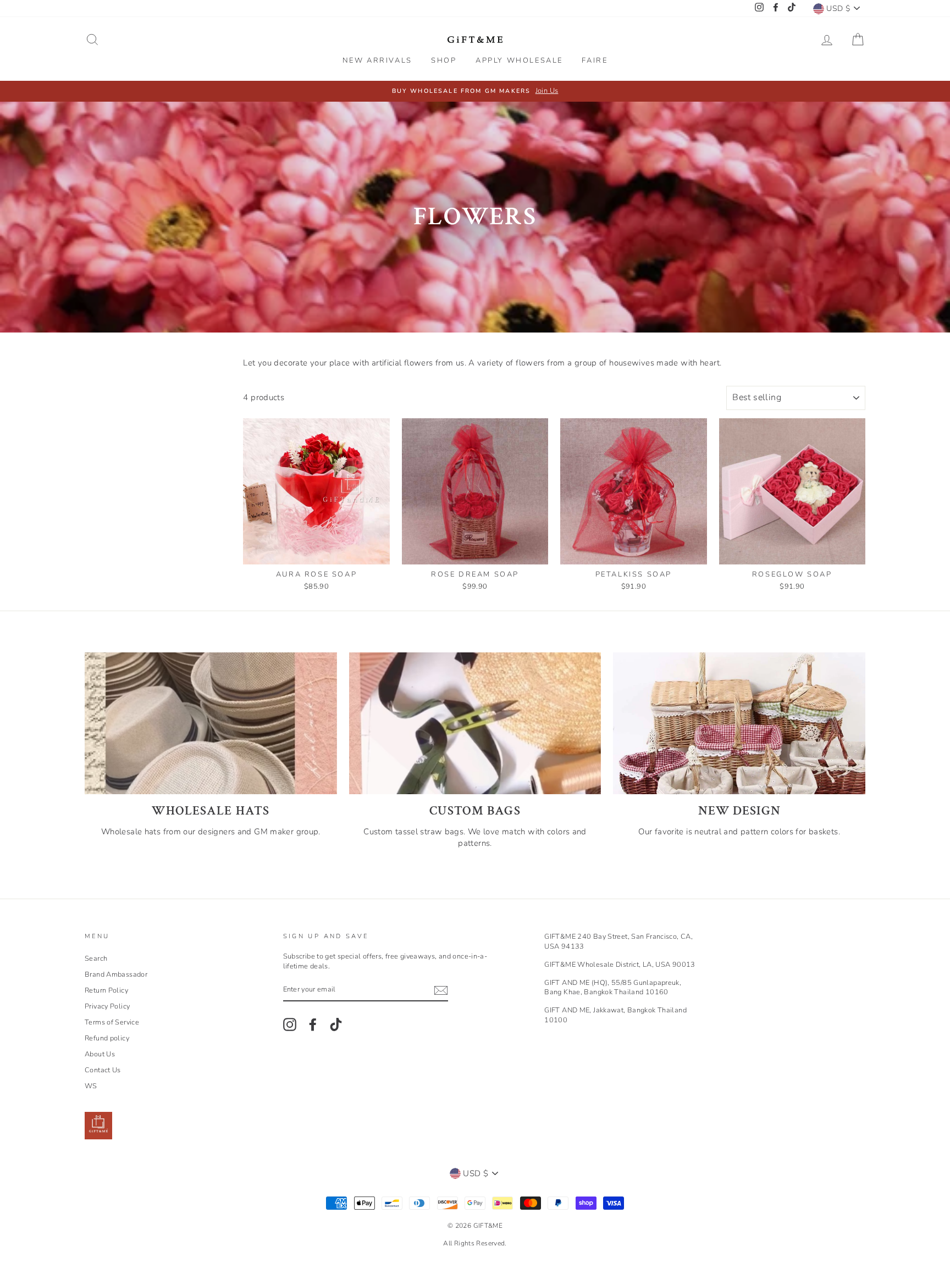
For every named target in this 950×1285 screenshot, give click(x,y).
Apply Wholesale (519, 60)
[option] (475, 91)
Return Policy (106, 990)
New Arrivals (377, 60)
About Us (100, 1054)
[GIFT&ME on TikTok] (336, 1024)
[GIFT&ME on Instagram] (289, 1024)
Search (96, 958)
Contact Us (103, 1070)
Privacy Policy (107, 1006)
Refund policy (107, 1038)
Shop (443, 60)
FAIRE (594, 60)
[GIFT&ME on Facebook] (312, 1024)
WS (91, 1086)
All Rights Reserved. (475, 1243)
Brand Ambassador (116, 974)
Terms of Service (112, 1022)
